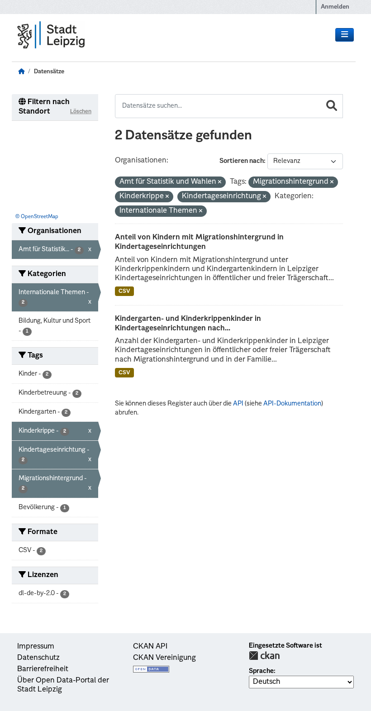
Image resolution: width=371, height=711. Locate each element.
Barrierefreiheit (42, 669)
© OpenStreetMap (36, 217)
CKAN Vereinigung (164, 658)
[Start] (21, 72)
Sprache (261, 671)
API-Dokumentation (292, 404)
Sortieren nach (241, 161)
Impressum (35, 646)
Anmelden (335, 7)
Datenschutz (38, 658)
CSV (124, 291)
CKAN (264, 655)
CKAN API (150, 646)
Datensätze (49, 72)
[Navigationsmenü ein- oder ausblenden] (344, 35)
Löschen (80, 112)
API (238, 404)
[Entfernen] (219, 182)
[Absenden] (331, 106)
